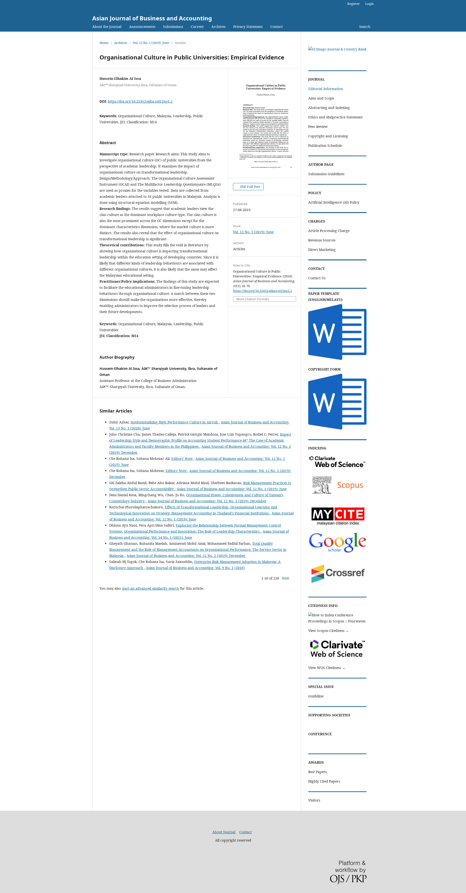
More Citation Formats (252, 299)
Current (197, 26)
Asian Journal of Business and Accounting (152, 18)
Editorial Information (325, 88)
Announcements (142, 26)
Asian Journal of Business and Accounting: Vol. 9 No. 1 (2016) (195, 567)
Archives (218, 26)
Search (364, 26)
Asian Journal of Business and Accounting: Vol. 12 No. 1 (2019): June (232, 489)
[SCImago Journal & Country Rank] (337, 49)
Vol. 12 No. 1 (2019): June (151, 43)
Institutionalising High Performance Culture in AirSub (175, 422)
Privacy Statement (248, 26)
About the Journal (106, 26)
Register (353, 3)
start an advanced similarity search (150, 588)
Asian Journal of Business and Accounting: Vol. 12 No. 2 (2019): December (207, 501)
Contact (276, 26)
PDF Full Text (250, 186)
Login (369, 3)
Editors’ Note (182, 458)
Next (285, 578)
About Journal (223, 832)
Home (104, 43)
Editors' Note (176, 470)
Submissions (173, 26)
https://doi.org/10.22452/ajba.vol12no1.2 (140, 101)
